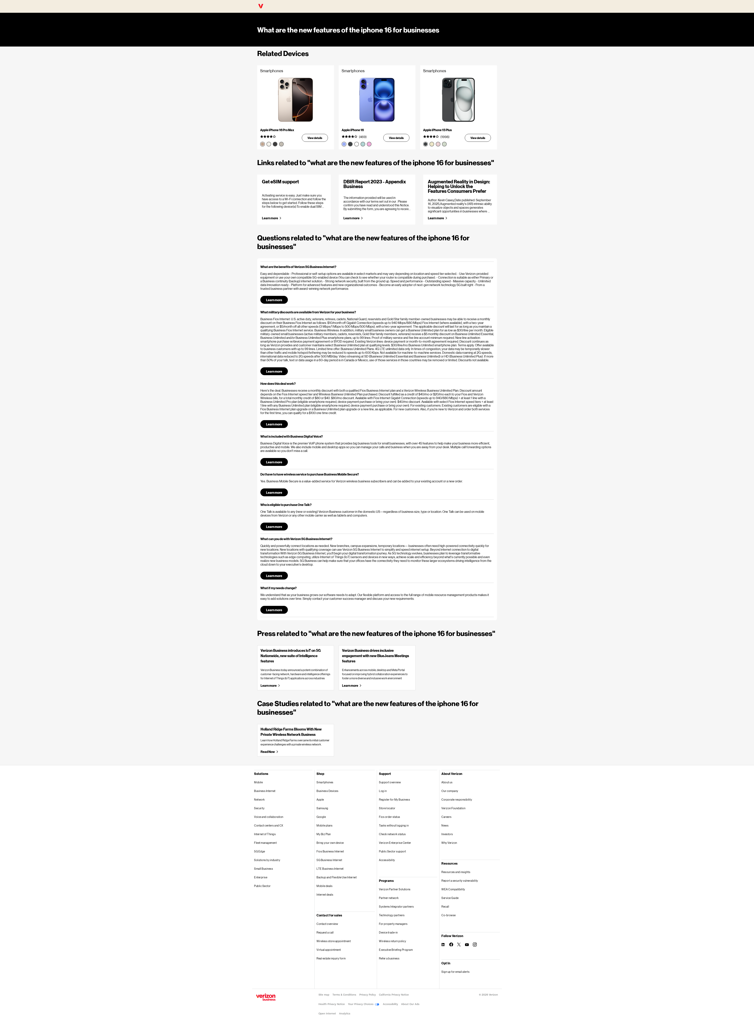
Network (259, 799)
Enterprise (260, 877)
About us (446, 782)
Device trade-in (388, 932)
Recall (445, 906)
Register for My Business (394, 799)
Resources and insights (455, 872)
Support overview (390, 782)
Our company (449, 791)
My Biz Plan (324, 834)
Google (321, 816)
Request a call (325, 932)
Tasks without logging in (394, 825)
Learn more (270, 218)
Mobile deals (324, 886)
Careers (446, 816)
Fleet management (265, 842)
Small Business (263, 868)
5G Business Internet (329, 860)
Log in (383, 791)
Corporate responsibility (456, 799)
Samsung (322, 808)
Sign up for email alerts (455, 971)
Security (259, 808)
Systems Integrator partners (396, 906)
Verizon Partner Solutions (395, 889)
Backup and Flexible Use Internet (337, 877)
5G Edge (259, 851)
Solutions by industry (267, 860)
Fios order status (389, 816)
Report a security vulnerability (459, 880)
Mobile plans (324, 825)
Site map (323, 994)
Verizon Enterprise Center (395, 842)
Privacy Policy (367, 994)
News (444, 825)
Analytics (344, 1013)
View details (314, 138)
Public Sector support (392, 851)
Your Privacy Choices (361, 1004)
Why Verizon (449, 842)
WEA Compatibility (453, 889)
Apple (320, 799)
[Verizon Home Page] (265, 997)
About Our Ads (410, 1004)
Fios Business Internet (330, 851)
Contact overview (327, 923)
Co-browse (448, 915)
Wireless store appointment (334, 941)
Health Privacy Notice (331, 1004)
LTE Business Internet (330, 868)
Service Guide (450, 898)
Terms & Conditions (344, 994)
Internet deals (325, 894)
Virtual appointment (329, 949)
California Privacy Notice (394, 994)
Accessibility (387, 860)
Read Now (268, 751)
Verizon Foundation (453, 808)
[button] (377, 267)
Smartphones (325, 782)
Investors (447, 834)
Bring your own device (330, 842)
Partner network (389, 898)
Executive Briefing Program (396, 949)
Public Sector (262, 886)
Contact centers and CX (268, 825)
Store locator (387, 808)
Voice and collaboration (268, 816)
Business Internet (264, 791)
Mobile (258, 782)
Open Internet (327, 1013)
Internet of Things (265, 834)
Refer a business (389, 958)
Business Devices (327, 791)
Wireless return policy (392, 941)
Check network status (392, 834)
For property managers (393, 923)
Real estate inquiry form (331, 958)
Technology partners (392, 915)
